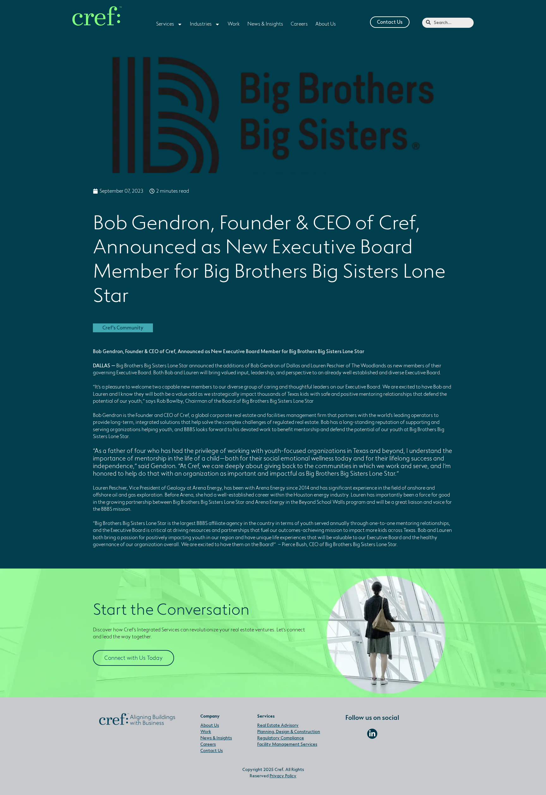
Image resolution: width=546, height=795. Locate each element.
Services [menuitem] (165, 24)
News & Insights (216, 738)
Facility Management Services (287, 744)
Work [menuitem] (234, 24)
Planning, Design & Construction (288, 731)
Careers (208, 744)
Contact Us (390, 22)
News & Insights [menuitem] (265, 24)
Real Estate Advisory (278, 725)
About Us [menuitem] (325, 24)
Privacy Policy (283, 776)
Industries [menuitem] (201, 24)
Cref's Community (122, 328)
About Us (209, 725)
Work (205, 731)
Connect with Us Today (133, 657)
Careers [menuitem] (299, 24)
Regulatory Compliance (280, 738)
